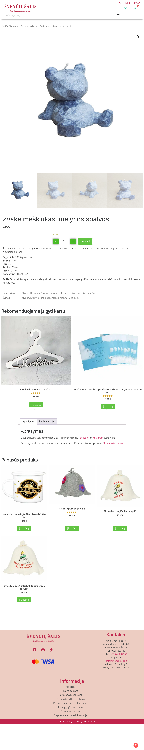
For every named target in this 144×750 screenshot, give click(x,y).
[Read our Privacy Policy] (108, 413)
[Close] (110, 305)
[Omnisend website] (72, 441)
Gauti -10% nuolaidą (72, 423)
